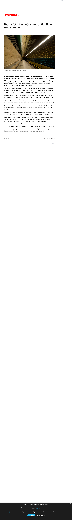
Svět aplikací (59, 13)
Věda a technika (43, 16)
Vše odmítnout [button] (40, 515)
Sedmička (31, 13)
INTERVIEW (53, 13)
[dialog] (36, 511)
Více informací (37, 508)
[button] (36, 509)
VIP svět (48, 13)
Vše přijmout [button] (31, 515)
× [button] (70, 503)
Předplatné (64, 13)
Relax (66, 16)
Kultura (58, 16)
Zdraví (62, 16)
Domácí (31, 16)
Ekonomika (49, 16)
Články (26, 16)
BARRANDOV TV (42, 13)
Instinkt (36, 13)
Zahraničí (36, 16)
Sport (54, 16)
